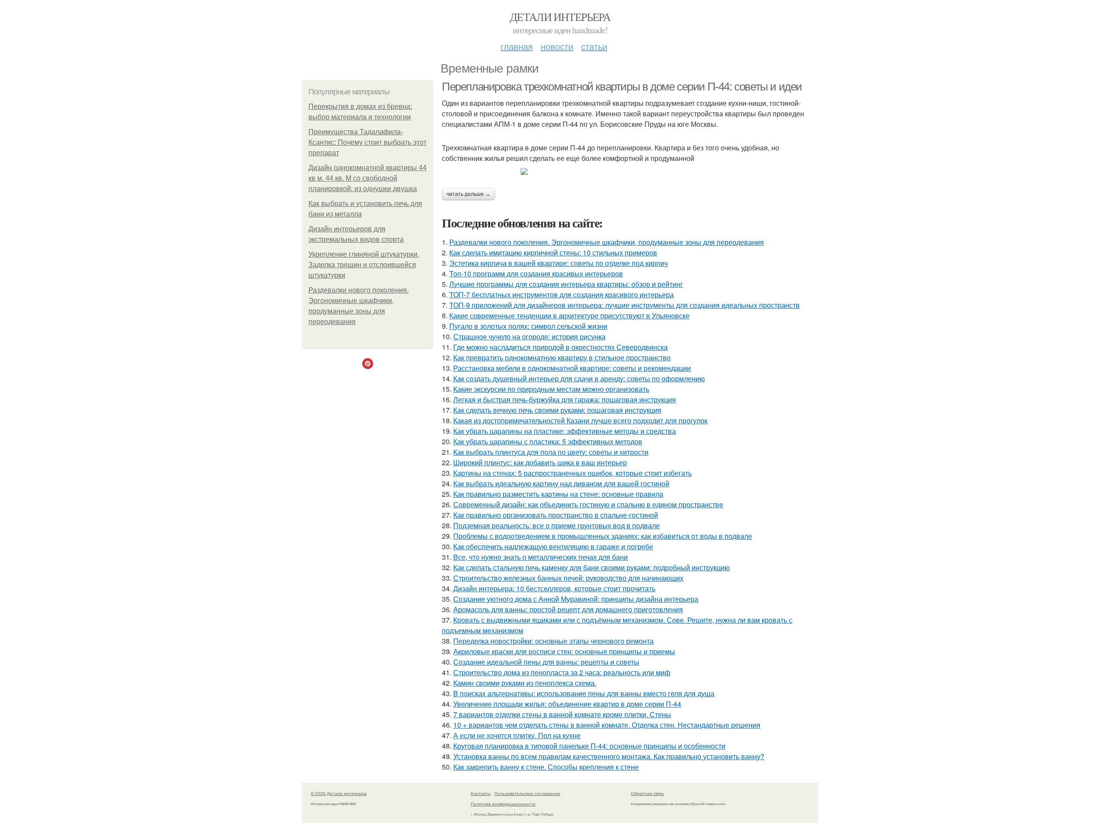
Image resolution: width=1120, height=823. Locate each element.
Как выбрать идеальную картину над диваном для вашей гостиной (561, 483)
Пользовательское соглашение (527, 793)
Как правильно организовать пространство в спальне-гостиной (555, 515)
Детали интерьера (560, 16)
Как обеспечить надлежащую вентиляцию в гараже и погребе (553, 546)
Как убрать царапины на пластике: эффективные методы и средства (564, 431)
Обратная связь (647, 793)
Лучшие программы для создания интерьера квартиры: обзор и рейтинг (566, 284)
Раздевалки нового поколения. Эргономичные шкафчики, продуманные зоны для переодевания (606, 242)
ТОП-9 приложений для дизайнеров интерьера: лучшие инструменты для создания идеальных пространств (624, 305)
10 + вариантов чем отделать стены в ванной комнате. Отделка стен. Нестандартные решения (606, 725)
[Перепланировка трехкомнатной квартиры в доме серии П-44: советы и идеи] (630, 171)
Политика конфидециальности (503, 804)
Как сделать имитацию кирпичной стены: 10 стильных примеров (553, 253)
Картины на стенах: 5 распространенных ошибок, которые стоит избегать (572, 473)
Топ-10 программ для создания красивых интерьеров (536, 274)
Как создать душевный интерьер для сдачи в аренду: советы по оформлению (579, 378)
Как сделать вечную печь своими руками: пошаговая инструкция (557, 410)
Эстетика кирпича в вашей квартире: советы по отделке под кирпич (558, 263)
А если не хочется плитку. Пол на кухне (517, 735)
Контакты (480, 793)
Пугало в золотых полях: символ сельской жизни (528, 326)
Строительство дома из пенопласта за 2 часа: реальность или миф (561, 672)
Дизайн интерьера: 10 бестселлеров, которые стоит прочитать (554, 588)
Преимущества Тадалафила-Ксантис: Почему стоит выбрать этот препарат (367, 142)
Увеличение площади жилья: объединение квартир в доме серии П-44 (567, 704)
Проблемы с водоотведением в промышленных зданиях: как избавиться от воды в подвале (602, 536)
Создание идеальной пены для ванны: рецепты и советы (546, 662)
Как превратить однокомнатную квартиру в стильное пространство (562, 357)
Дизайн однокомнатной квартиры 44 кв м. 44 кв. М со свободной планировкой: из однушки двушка (367, 178)
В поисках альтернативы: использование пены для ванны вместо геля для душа (583, 693)
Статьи (594, 46)
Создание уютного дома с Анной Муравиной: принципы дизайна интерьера (575, 599)
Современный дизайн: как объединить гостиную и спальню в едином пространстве (588, 504)
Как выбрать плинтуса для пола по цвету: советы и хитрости (550, 452)
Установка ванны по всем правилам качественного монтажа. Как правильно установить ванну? (608, 756)
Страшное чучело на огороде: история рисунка (529, 336)
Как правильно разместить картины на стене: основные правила (558, 494)
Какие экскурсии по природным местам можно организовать (551, 389)
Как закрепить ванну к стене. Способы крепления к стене (546, 767)
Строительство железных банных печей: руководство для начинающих (568, 578)
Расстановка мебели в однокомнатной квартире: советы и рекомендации (572, 368)
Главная (516, 46)
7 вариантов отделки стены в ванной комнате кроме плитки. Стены (562, 714)
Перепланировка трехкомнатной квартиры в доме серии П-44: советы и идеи (622, 86)
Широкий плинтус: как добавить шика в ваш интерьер (540, 462)
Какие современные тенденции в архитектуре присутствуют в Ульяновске (569, 315)
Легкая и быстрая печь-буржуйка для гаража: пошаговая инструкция (564, 399)
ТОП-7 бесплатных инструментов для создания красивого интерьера (561, 294)
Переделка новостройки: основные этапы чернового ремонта (553, 641)
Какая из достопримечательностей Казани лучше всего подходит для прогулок (580, 420)
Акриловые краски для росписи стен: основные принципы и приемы (564, 651)
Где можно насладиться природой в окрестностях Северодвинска (560, 347)
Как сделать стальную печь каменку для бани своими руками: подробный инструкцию (591, 567)
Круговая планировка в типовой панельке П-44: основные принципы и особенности (589, 746)
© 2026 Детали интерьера (339, 793)
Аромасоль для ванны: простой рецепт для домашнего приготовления (568, 609)
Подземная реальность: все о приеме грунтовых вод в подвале (556, 525)
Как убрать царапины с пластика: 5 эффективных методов (547, 441)
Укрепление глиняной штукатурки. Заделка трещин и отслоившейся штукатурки (363, 265)
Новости (557, 46)
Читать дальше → (468, 194)
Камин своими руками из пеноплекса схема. (524, 683)
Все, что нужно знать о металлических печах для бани (540, 557)
